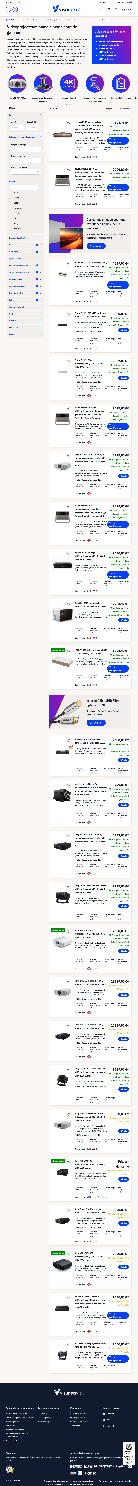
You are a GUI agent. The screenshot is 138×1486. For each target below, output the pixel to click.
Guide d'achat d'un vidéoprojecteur (107, 57)
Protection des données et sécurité (83, 1481)
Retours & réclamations (15, 1429)
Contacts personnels (46, 1417)
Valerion (17, 228)
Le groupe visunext (77, 1417)
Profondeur (13, 327)
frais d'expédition (86, 1484)
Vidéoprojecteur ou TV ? (110, 45)
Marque (12, 181)
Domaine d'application (18, 238)
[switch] (129, 1462)
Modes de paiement (13, 1421)
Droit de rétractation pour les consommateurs (17, 1435)
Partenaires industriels (79, 1421)
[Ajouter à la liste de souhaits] (68, 123)
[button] (66, 104)
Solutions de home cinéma (111, 41)
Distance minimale (18, 156)
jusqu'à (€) (31, 122)
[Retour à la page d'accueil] (69, 9)
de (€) (13, 122)
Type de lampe (15, 258)
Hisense (17, 213)
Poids (11, 334)
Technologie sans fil (17, 307)
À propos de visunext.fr (79, 1413)
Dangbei (17, 197)
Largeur (12, 314)
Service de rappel (44, 1421)
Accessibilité (75, 1425)
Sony (16, 223)
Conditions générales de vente (56, 1481)
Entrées (12, 300)
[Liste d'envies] (108, 9)
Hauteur (12, 321)
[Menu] (8, 9)
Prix (10, 115)
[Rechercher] (100, 9)
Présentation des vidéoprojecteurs (106, 50)
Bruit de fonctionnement (19, 265)
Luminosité (13, 245)
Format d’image (15, 279)
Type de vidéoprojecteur (19, 272)
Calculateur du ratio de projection (23, 137)
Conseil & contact (44, 1413)
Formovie (18, 208)
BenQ (16, 192)
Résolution (13, 251)
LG (15, 218)
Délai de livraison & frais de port (18, 1413)
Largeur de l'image (18, 144)
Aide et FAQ (10, 1425)
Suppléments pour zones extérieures (20, 1417)
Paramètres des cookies (123, 1481)
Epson (16, 202)
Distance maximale (19, 167)
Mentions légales (105, 1481)
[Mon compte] (116, 9)
